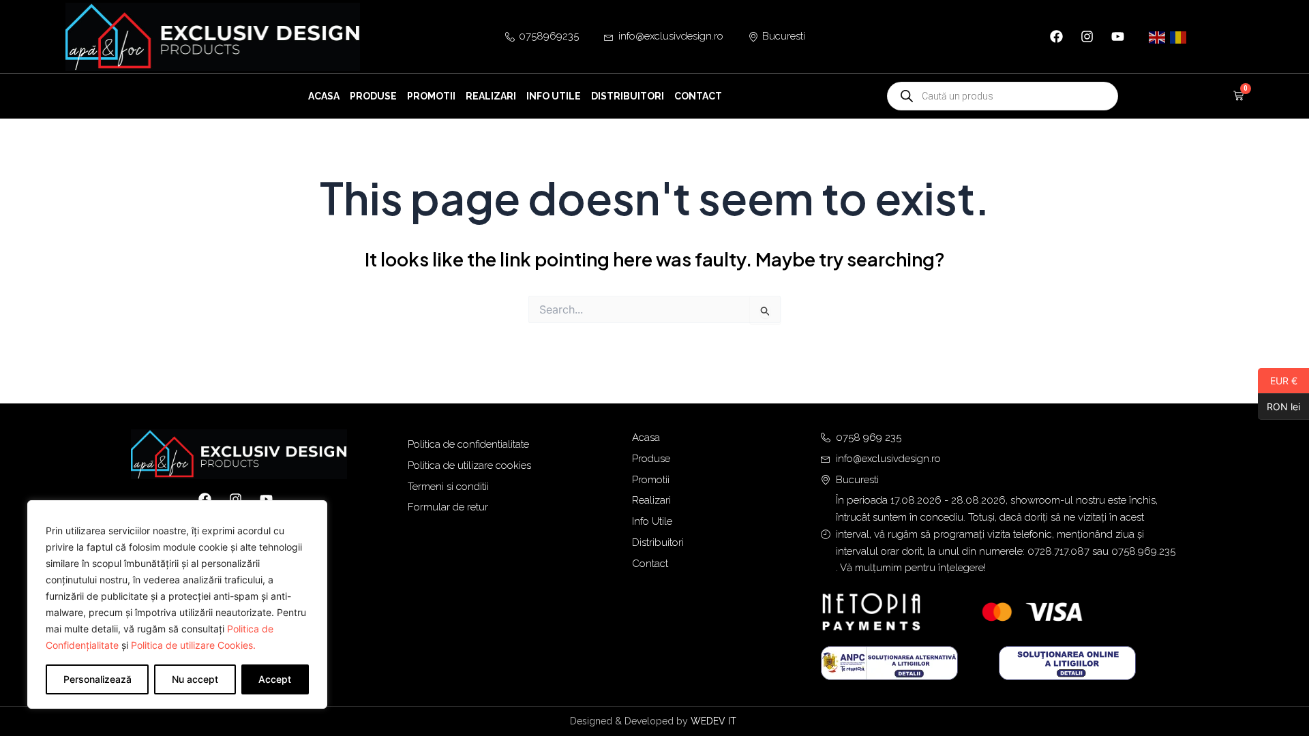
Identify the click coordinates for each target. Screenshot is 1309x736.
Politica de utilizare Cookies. (193, 645)
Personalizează (97, 679)
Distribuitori (627, 96)
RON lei (1279, 406)
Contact (698, 96)
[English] (1158, 36)
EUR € (1277, 380)
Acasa (324, 96)
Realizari (491, 96)
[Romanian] (1179, 36)
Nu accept (195, 679)
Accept (274, 679)
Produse (373, 96)
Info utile (553, 96)
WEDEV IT (715, 721)
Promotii (431, 96)
